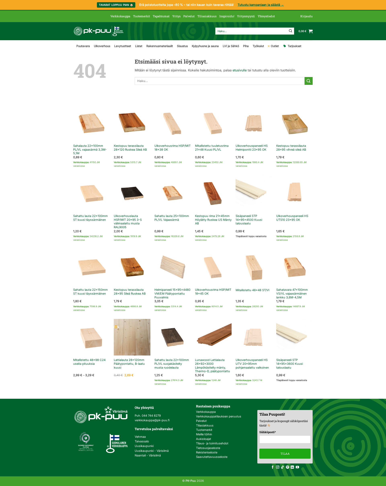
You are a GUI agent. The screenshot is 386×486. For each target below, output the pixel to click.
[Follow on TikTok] (282, 467)
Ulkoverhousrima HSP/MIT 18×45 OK (213, 291)
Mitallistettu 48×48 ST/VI (252, 290)
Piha (246, 46)
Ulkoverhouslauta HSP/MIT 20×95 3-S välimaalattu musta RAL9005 (128, 221)
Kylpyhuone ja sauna (205, 46)
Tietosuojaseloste (208, 448)
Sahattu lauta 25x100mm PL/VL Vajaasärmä (171, 217)
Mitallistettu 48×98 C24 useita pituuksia (89, 361)
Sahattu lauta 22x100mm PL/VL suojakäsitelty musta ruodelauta (171, 363)
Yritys (176, 16)
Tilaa (285, 453)
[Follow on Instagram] (277, 467)
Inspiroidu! (226, 16)
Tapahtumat (161, 16)
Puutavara (83, 46)
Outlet (275, 46)
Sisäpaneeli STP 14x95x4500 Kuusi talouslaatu (249, 219)
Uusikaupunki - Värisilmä (152, 450)
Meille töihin (204, 434)
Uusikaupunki (144, 446)
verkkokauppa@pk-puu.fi (152, 420)
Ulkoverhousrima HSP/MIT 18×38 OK (172, 147)
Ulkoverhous (102, 46)
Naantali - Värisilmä (148, 455)
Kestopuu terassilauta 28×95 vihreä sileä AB (291, 147)
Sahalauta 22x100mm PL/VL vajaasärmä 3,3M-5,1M (90, 149)
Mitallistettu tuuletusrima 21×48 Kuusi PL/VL (212, 147)
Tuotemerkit (141, 16)
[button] (306, 16)
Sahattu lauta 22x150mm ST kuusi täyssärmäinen (90, 291)
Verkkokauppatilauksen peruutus (218, 416)
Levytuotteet (122, 46)
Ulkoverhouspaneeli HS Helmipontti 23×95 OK (252, 147)
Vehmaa (140, 436)
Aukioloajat (203, 439)
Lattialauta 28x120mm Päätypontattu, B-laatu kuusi (129, 363)
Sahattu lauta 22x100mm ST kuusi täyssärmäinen (90, 217)
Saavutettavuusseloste (211, 456)
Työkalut (258, 46)
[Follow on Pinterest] (287, 467)
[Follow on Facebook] (272, 467)
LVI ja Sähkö (231, 46)
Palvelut (189, 16)
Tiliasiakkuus (207, 16)
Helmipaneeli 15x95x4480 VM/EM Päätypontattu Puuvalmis (172, 293)
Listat (138, 46)
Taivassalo (142, 441)
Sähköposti (267, 432)
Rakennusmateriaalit (159, 46)
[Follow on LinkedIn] (292, 467)
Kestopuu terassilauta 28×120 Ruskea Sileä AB (130, 147)
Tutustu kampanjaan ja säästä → (261, 5)
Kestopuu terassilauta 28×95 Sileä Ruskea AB (130, 291)
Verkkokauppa (120, 16)
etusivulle (240, 70)
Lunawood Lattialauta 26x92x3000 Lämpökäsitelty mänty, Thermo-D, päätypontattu (212, 365)
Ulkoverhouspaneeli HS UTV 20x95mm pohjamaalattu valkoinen (252, 363)
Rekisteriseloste (206, 452)
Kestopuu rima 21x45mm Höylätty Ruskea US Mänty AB (213, 219)
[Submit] (290, 31)
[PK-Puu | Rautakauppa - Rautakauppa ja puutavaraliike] (98, 31)
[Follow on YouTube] (297, 467)
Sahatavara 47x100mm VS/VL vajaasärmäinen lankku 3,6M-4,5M (292, 293)
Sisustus (182, 46)
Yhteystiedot (266, 16)
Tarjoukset (294, 46)
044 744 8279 (151, 415)
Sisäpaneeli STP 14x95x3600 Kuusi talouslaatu (289, 363)
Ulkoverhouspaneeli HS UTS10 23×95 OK (292, 217)
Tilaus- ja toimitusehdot (212, 443)
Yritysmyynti (246, 16)
